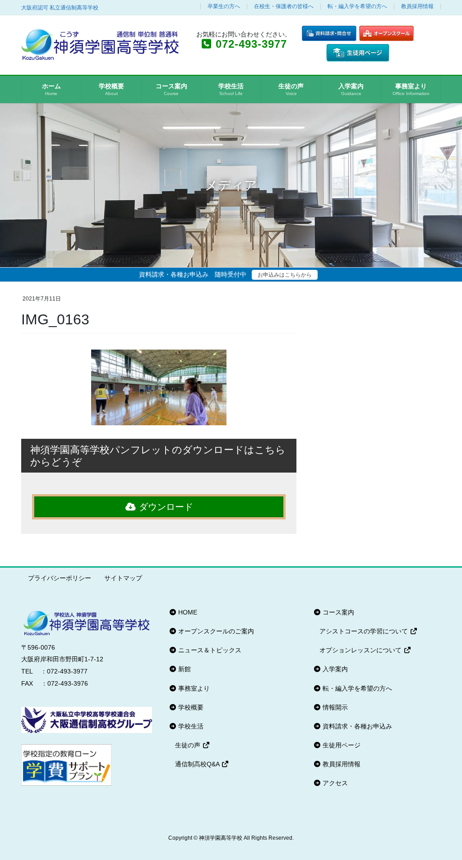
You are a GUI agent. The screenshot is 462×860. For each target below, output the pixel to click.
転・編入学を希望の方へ (357, 6)
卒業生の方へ (224, 6)
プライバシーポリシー (59, 578)
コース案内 (337, 612)
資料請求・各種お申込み (356, 726)
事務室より (193, 688)
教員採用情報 (417, 6)
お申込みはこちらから (285, 275)
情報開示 (334, 707)
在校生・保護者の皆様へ (284, 6)
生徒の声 (188, 745)
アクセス (334, 783)
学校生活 (189, 726)
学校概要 (189, 707)
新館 (183, 669)
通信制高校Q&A (198, 764)
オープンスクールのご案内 (215, 631)
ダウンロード (164, 507)
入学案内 (334, 669)
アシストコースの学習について (364, 631)
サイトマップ (123, 578)
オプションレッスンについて (361, 650)
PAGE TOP (442, 826)
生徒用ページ (340, 745)
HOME (186, 612)
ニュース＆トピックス (208, 650)
